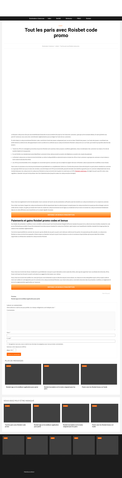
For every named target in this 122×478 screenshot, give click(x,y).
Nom (8, 332)
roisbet (61, 25)
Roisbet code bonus (81, 171)
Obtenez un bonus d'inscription (61, 215)
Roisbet (88, 18)
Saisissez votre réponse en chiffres (16, 347)
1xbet (5, 438)
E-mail (9, 338)
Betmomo (69, 18)
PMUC (79, 18)
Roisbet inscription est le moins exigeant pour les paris (73, 425)
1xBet (49, 18)
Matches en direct (29, 472)
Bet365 (58, 18)
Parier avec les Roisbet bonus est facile (94, 387)
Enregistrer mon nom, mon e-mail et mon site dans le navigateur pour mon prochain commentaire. (36, 344)
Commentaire (11, 310)
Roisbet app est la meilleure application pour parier (25, 297)
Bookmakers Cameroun (36, 18)
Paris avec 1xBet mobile (33, 457)
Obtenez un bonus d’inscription (61, 287)
